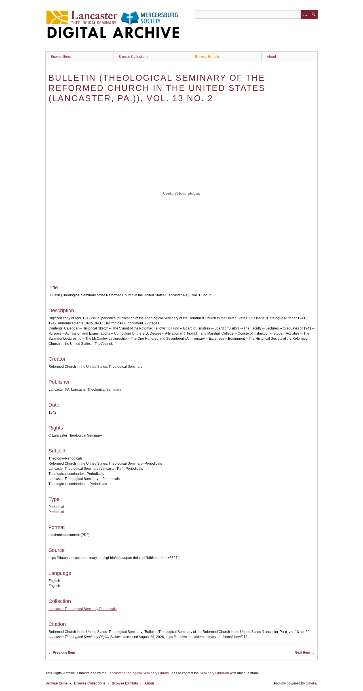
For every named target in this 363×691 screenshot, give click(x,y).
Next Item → (305, 652)
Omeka (311, 683)
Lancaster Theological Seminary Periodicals (82, 609)
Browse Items (61, 57)
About (271, 57)
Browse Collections (133, 57)
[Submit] (313, 14)
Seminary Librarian (214, 673)
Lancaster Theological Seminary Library (138, 673)
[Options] (305, 14)
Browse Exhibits (207, 57)
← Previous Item (61, 652)
